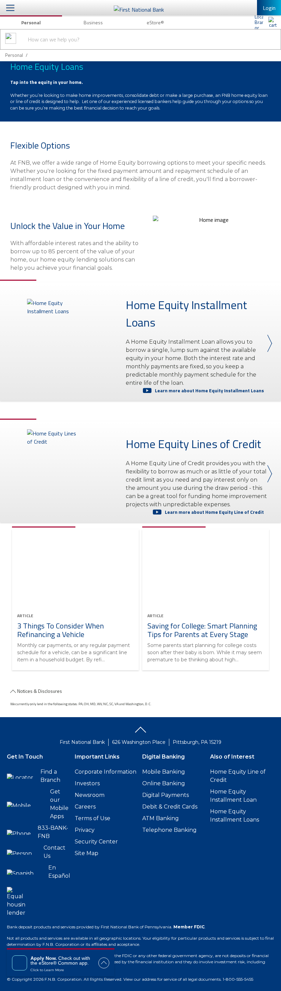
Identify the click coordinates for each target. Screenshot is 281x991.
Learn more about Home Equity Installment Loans (209, 390)
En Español (59, 871)
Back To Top (140, 732)
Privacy (85, 830)
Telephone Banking (169, 830)
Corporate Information (105, 771)
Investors (87, 783)
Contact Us (54, 851)
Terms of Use (92, 818)
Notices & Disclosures (39, 691)
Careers (85, 806)
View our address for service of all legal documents (172, 979)
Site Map (86, 853)
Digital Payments (165, 795)
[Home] (272, 22)
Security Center (96, 841)
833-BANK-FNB (53, 832)
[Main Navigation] (10, 7)
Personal (31, 22)
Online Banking (163, 783)
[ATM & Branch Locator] (259, 22)
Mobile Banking (163, 771)
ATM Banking (160, 818)
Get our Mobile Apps (59, 804)
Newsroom (90, 795)
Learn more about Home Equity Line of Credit (214, 512)
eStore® (155, 22)
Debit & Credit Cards (169, 806)
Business (93, 22)
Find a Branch (50, 775)
